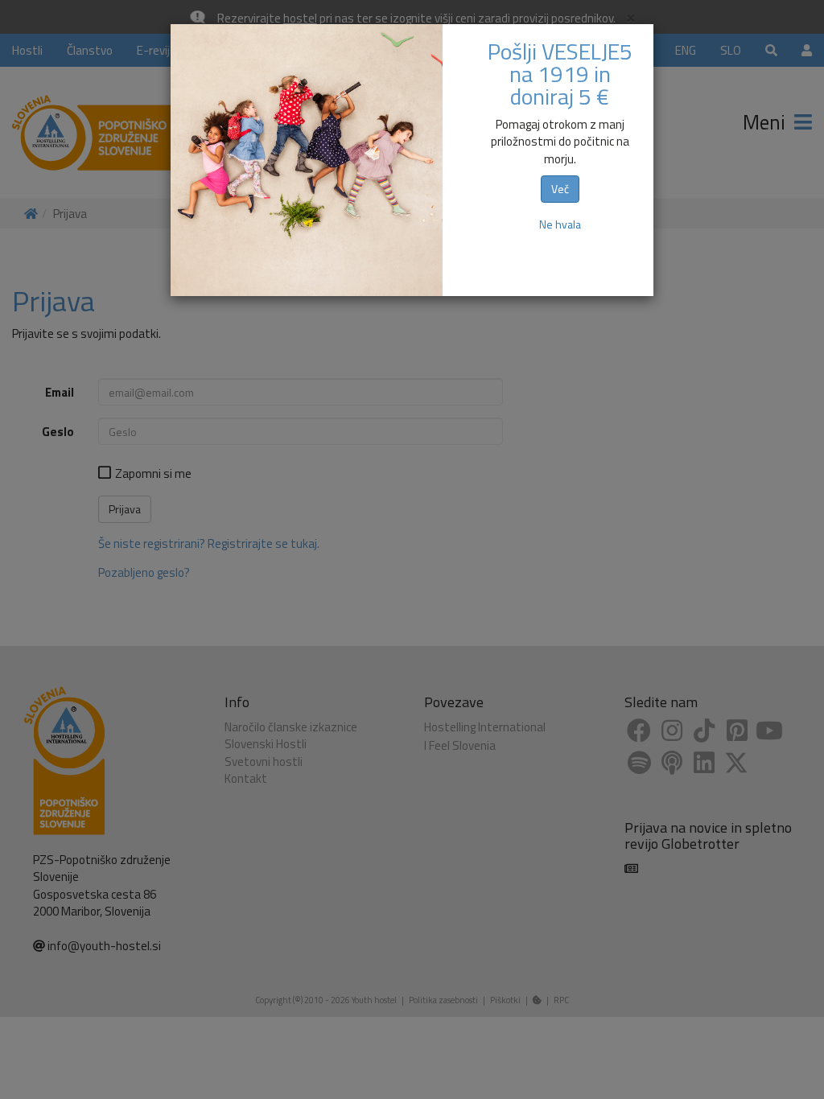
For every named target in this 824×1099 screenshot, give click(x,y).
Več (560, 188)
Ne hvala (560, 224)
